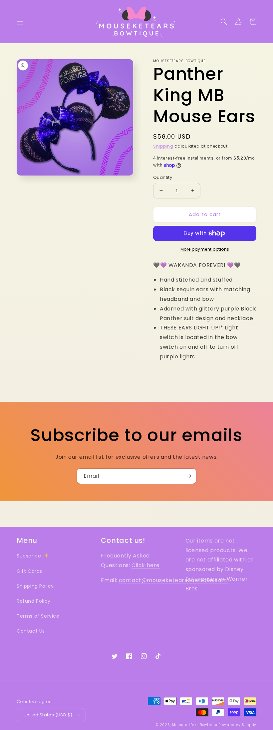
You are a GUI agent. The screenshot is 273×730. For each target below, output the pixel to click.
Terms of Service (38, 616)
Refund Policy (34, 601)
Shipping (163, 146)
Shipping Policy (35, 586)
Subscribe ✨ (33, 555)
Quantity (162, 177)
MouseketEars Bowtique (194, 724)
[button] (20, 21)
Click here (146, 565)
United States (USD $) (48, 715)
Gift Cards (29, 571)
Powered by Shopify (237, 724)
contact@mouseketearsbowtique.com (174, 580)
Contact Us (31, 631)
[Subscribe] (188, 476)
